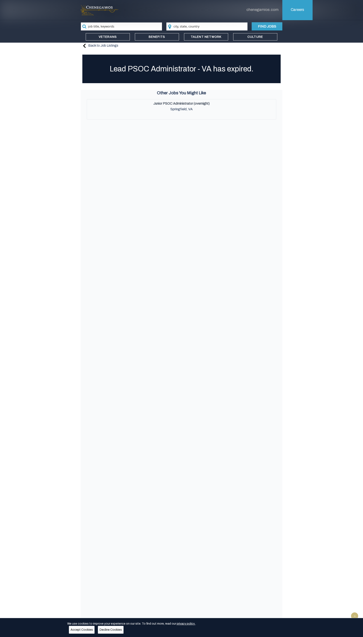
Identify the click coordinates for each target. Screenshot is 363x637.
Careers (297, 10)
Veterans (108, 36)
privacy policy (186, 623)
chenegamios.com (262, 10)
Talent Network (206, 36)
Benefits (157, 36)
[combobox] (121, 26)
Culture (255, 36)
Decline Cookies (111, 629)
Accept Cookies (82, 629)
